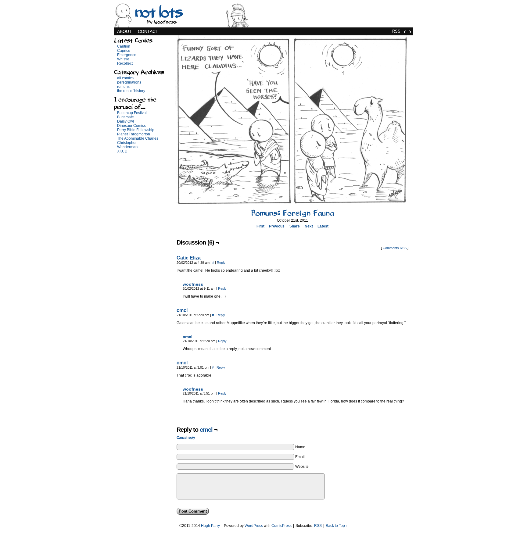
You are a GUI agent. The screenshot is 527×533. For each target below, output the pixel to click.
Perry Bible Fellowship (135, 130)
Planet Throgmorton (133, 134)
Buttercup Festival (132, 113)
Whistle (123, 59)
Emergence (126, 55)
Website (302, 466)
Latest (322, 226)
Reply (221, 262)
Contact (148, 31)
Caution (123, 46)
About (124, 31)
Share (294, 226)
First (260, 226)
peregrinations (129, 82)
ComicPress (281, 526)
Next (309, 226)
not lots (158, 12)
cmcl (182, 310)
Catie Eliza (189, 257)
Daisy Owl (125, 121)
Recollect (125, 63)
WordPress (254, 526)
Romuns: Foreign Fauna (292, 213)
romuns (123, 86)
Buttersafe (125, 117)
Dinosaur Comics (131, 125)
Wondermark (127, 147)
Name (300, 447)
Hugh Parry (210, 526)
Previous (277, 226)
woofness (193, 284)
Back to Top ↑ (337, 526)
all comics (125, 78)
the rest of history (131, 91)
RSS (396, 31)
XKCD (122, 151)
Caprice (123, 50)
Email (300, 457)
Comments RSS (395, 248)
